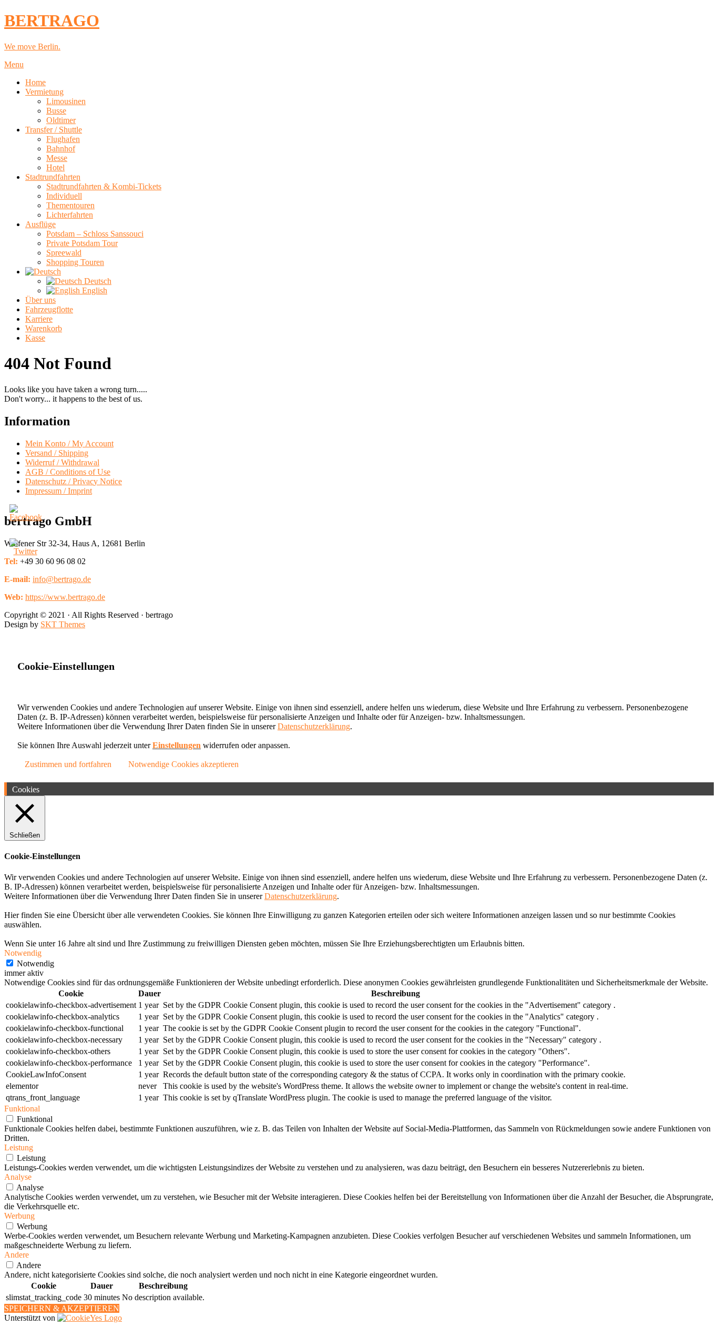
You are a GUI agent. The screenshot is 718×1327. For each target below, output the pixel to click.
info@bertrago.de (62, 579)
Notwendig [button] (23, 952)
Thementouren (70, 205)
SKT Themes (62, 624)
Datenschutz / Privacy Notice (73, 481)
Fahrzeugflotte (49, 309)
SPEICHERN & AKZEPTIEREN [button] (61, 1308)
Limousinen (66, 101)
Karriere (39, 318)
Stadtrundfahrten (52, 176)
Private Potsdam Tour (82, 243)
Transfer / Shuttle (53, 129)
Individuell (64, 195)
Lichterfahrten (69, 214)
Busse (56, 110)
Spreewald (63, 252)
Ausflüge (40, 224)
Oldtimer (61, 120)
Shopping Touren (75, 262)
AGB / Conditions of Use (67, 471)
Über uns (40, 299)
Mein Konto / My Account (69, 443)
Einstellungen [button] (176, 745)
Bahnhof (60, 148)
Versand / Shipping (56, 452)
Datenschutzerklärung (314, 726)
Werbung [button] (19, 1215)
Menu (14, 64)
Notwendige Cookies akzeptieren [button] (183, 764)
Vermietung (44, 91)
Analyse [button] (18, 1176)
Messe (56, 158)
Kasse (35, 337)
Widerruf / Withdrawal (62, 462)
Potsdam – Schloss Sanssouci (94, 233)
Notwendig (35, 963)
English (93, 290)
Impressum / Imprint (58, 490)
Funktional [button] (22, 1108)
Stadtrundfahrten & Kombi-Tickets (103, 186)
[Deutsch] (43, 271)
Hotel (55, 167)
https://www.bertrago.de (65, 597)
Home (35, 82)
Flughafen (63, 139)
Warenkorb (43, 328)
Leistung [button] (18, 1147)
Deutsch (96, 281)
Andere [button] (16, 1254)
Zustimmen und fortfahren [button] (68, 764)
